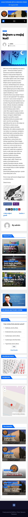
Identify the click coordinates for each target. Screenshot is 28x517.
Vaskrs (21, 213)
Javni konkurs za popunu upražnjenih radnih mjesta (13, 474)
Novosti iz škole (7, 482)
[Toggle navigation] (14, 21)
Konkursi (6, 470)
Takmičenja (11, 244)
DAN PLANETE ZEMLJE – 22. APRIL (14, 281)
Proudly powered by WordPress (10, 512)
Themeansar (14, 514)
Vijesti (16, 244)
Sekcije (6, 244)
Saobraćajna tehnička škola (12, 339)
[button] (24, 21)
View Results (14, 350)
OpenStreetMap (16, 414)
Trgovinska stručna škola (12, 343)
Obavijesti (6, 453)
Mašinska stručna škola (11, 328)
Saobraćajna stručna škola (12, 335)
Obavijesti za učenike (8, 484)
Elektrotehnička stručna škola (13, 332)
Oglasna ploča (7, 436)
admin (11, 43)
